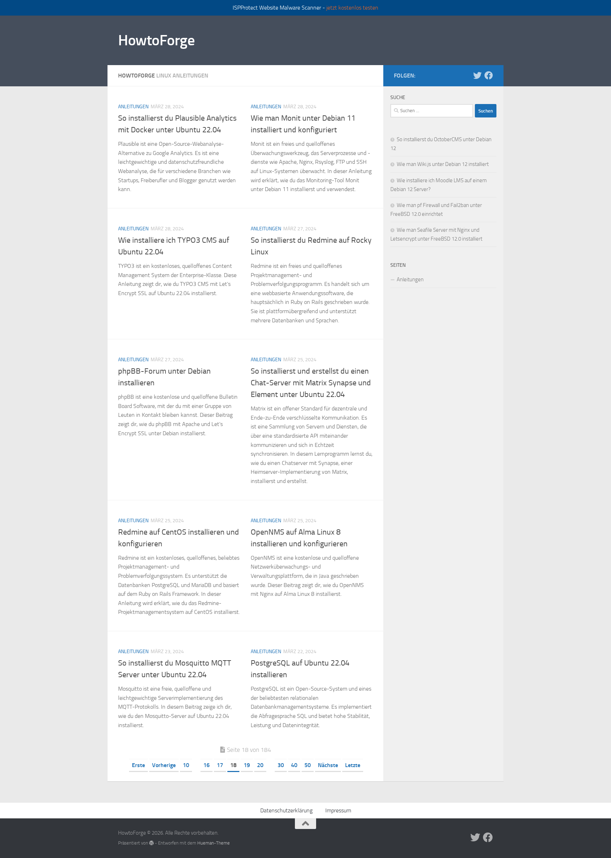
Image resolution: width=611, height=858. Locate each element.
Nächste (328, 765)
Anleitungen (133, 107)
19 (247, 765)
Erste (138, 765)
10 (186, 765)
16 (206, 765)
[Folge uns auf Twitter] (477, 75)
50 (307, 765)
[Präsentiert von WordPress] (151, 843)
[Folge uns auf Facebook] (488, 75)
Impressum (338, 810)
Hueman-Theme (213, 843)
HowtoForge (156, 40)
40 (294, 765)
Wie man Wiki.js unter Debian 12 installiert (443, 164)
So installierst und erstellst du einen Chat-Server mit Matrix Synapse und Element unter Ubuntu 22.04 (311, 383)
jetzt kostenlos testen (352, 7)
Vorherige (164, 765)
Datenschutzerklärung (286, 810)
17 (220, 765)
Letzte (352, 765)
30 (281, 765)
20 (260, 765)
